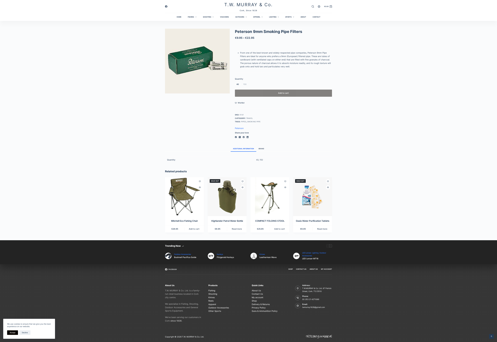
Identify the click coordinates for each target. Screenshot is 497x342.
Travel (249, 118)
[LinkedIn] (247, 137)
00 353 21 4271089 (310, 299)
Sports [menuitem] (288, 17)
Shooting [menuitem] (207, 17)
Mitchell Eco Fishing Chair (184, 221)
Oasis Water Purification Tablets (312, 221)
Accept (12, 332)
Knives (262, 254)
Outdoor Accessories (182, 254)
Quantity (239, 79)
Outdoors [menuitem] (239, 17)
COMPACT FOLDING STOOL (270, 221)
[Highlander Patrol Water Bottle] (227, 196)
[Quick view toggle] (200, 187)
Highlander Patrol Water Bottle (227, 221)
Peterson (239, 128)
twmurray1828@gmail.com (313, 307)
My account (257, 297)
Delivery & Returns (261, 304)
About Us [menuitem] (314, 269)
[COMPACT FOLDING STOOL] (269, 196)
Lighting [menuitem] (272, 17)
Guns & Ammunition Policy (264, 311)
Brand (261, 149)
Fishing (211, 290)
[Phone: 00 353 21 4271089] (297, 297)
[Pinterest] (244, 137)
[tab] (243, 148)
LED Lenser (306, 253)
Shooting (212, 294)
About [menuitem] (303, 17)
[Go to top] (491, 336)
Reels (211, 300)
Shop (254, 300)
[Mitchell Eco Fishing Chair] (184, 196)
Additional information (243, 149)
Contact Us (257, 294)
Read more (237, 229)
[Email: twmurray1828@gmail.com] (297, 305)
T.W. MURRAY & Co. (248, 4)
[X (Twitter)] (240, 137)
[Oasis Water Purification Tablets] (312, 196)
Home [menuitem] (179, 17)
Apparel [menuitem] (256, 17)
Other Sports (214, 311)
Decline (25, 332)
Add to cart (283, 93)
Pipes (243, 122)
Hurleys (220, 254)
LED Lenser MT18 (310, 258)
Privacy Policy (259, 307)
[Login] (319, 6)
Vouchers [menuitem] (224, 17)
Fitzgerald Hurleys (225, 257)
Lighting (315, 253)
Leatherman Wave (268, 257)
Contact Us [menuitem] (301, 269)
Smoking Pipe (253, 122)
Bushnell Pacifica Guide (185, 257)
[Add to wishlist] (200, 181)
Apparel (212, 304)
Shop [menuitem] (290, 269)
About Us (256, 290)
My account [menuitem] (326, 269)
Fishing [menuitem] (191, 17)
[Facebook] (166, 6)
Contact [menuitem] (316, 17)
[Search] (313, 6)
